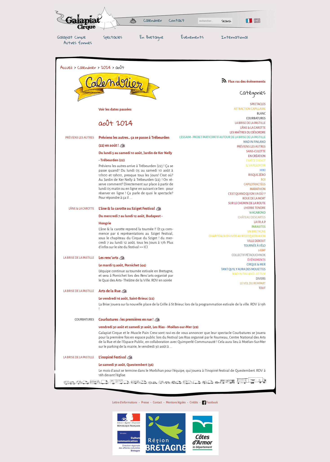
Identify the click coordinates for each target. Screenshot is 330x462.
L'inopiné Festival (112, 357)
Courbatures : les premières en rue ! (126, 319)
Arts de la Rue (110, 291)
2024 (105, 67)
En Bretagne (151, 37)
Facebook (212, 402)
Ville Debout (256, 241)
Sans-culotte (256, 151)
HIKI (263, 170)
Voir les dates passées (115, 109)
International (234, 37)
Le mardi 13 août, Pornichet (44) (122, 265)
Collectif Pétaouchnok (249, 255)
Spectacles (112, 37)
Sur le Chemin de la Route (247, 203)
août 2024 (116, 123)
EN (256, 20)
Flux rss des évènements (247, 81)
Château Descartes (252, 217)
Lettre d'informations (124, 402)
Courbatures (256, 118)
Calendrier (152, 20)
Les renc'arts (108, 257)
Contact (177, 20)
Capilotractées (255, 184)
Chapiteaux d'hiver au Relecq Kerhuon (237, 236)
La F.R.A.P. (260, 222)
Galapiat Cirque (71, 37)
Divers (261, 279)
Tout (262, 288)
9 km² (262, 250)
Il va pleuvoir (256, 165)
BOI (263, 179)
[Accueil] (100, 20)
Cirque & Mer (256, 264)
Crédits (194, 402)
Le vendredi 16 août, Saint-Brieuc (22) (126, 298)
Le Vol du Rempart (253, 283)
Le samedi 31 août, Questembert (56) (126, 365)
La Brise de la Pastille (250, 123)
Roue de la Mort (254, 198)
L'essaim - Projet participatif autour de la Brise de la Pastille (222, 137)
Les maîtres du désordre (248, 132)
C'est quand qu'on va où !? (247, 194)
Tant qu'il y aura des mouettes (243, 269)
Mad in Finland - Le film (249, 274)
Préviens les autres (251, 146)
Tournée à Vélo (255, 246)
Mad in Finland (254, 142)
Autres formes (78, 43)
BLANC (261, 113)
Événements (192, 37)
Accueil (66, 67)
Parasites (259, 227)
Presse (145, 402)
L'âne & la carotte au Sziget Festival (127, 208)
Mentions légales (176, 402)
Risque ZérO (257, 175)
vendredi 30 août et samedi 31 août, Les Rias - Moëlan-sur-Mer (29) (148, 327)
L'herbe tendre (255, 208)
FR (248, 20)
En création (257, 156)
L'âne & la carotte (253, 128)
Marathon (258, 189)
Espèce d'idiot (256, 161)
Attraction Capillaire (250, 109)
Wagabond (257, 212)
